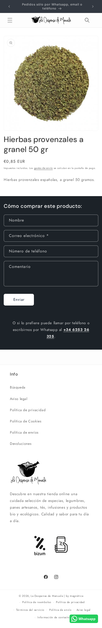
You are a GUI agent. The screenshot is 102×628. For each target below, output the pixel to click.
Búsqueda (18, 387)
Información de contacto (53, 617)
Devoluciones (20, 443)
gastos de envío (43, 168)
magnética (76, 596)
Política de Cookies (25, 421)
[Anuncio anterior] (9, 6)
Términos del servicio (30, 610)
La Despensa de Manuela (47, 596)
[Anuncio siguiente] (92, 6)
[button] (9, 20)
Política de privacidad (28, 409)
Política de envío (60, 610)
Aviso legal (18, 398)
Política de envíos (24, 432)
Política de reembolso (36, 602)
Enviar (19, 299)
